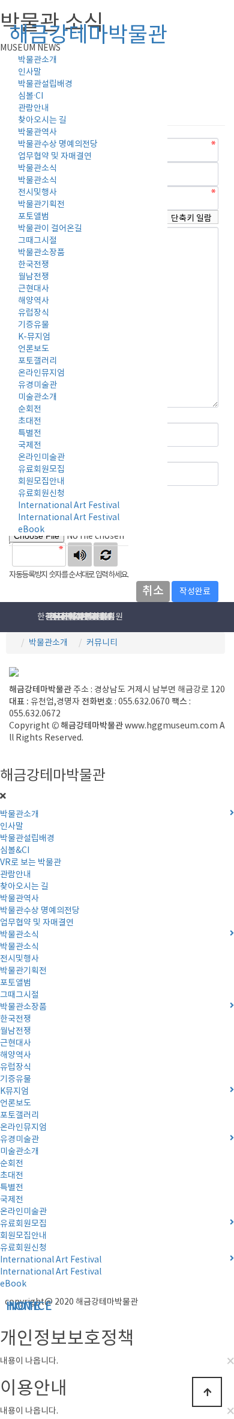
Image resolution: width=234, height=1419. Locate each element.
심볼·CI (30, 96)
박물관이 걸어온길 (50, 229)
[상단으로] (207, 1392)
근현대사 (33, 289)
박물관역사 (37, 132)
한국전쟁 (33, 265)
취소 (153, 591)
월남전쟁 (33, 277)
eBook (31, 530)
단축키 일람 (191, 218)
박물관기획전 (41, 205)
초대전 (29, 421)
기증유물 (33, 325)
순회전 (29, 409)
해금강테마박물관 (88, 35)
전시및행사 (37, 192)
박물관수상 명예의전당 (58, 144)
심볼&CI (14, 850)
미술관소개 (37, 397)
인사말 (29, 72)
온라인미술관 (41, 457)
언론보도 (33, 349)
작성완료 (195, 592)
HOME (1, 1306)
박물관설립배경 (45, 84)
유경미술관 (37, 385)
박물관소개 (48, 643)
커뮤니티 (102, 643)
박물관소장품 (41, 253)
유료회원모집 (41, 469)
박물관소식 (37, 168)
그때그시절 (37, 241)
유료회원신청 (41, 493)
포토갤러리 (37, 361)
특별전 (29, 433)
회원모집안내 (41, 481)
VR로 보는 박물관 (30, 863)
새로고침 (106, 554)
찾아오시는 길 (42, 120)
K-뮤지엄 (34, 337)
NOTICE (3, 1306)
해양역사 (33, 301)
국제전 (29, 445)
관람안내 (33, 108)
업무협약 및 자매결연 (55, 156)
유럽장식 (33, 313)
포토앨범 (33, 217)
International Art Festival (68, 506)
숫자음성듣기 (80, 554)
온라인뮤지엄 (41, 373)
